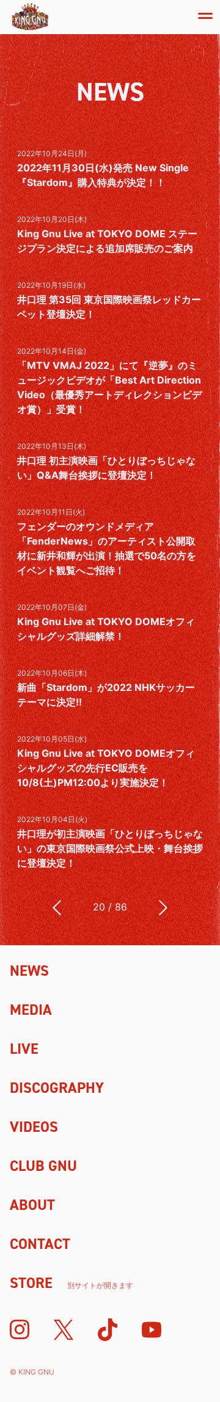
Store (71, 1283)
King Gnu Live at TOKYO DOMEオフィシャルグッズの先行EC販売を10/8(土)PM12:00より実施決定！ (106, 768)
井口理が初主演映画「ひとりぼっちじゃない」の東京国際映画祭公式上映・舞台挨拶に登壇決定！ (110, 848)
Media (31, 1010)
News (29, 971)
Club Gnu (43, 1166)
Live (24, 1049)
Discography (57, 1088)
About (32, 1205)
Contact (40, 1244)
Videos (34, 1127)
